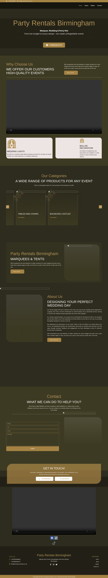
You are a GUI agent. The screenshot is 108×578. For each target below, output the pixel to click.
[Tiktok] (56, 538)
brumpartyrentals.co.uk (49, 577)
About (86, 5)
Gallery (93, 5)
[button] (7, 206)
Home (80, 5)
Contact (99, 5)
